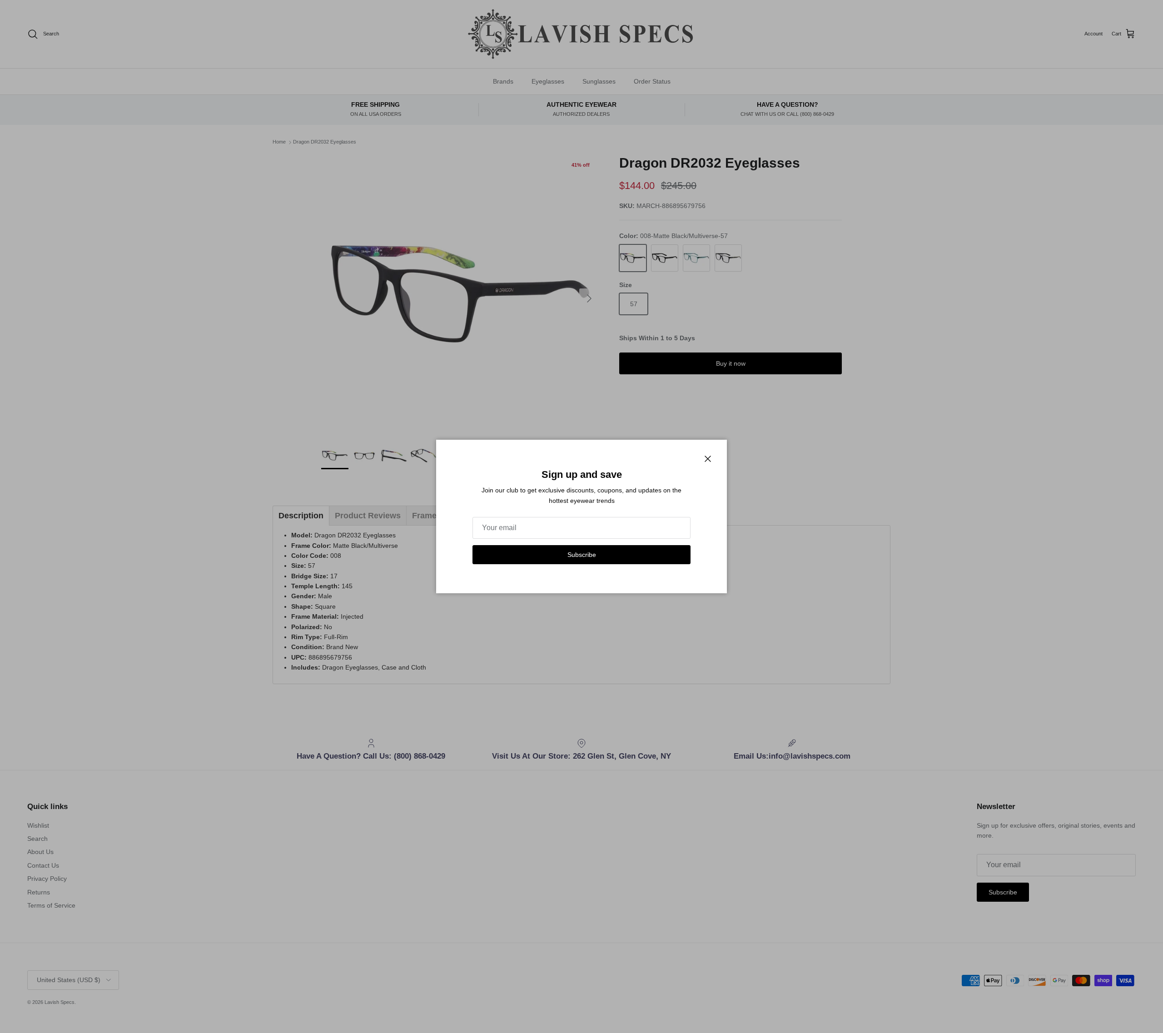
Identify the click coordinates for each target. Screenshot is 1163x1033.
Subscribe (581, 554)
